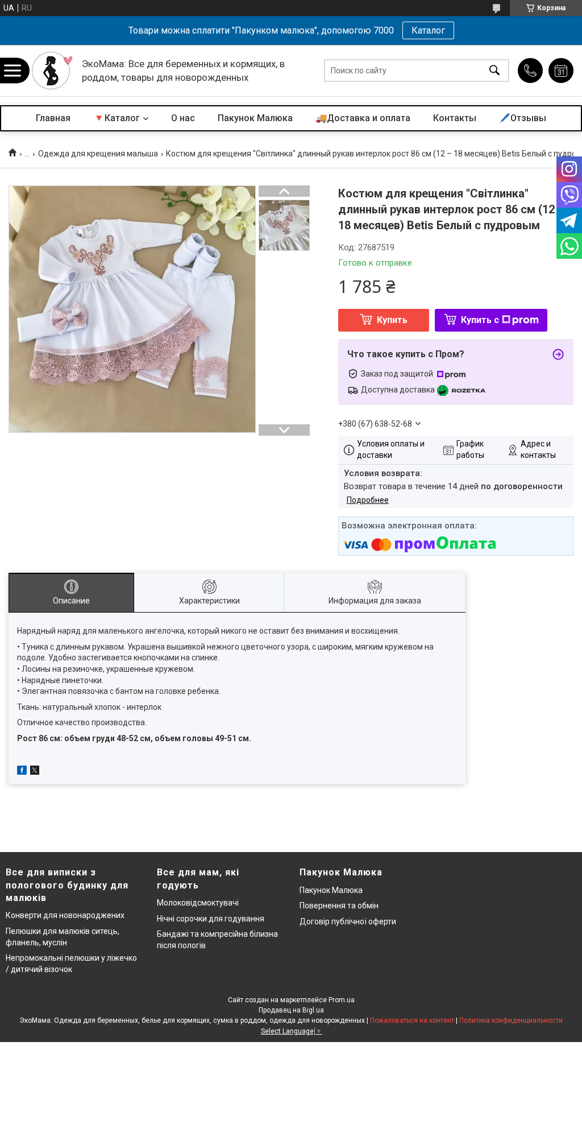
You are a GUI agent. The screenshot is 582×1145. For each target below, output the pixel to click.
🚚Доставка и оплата (362, 118)
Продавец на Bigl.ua (291, 1010)
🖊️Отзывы (522, 118)
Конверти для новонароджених (65, 915)
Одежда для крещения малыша (98, 153)
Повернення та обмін (339, 905)
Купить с (480, 320)
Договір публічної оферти (348, 921)
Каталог (428, 30)
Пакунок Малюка (255, 118)
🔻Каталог (116, 118)
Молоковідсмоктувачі (198, 902)
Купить (392, 320)
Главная (53, 118)
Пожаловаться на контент (412, 1020)
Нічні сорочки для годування (210, 918)
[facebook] (22, 771)
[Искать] (494, 70)
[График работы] (560, 70)
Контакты (454, 118)
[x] (34, 771)
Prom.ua (342, 1000)
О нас (183, 118)
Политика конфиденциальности (511, 1020)
